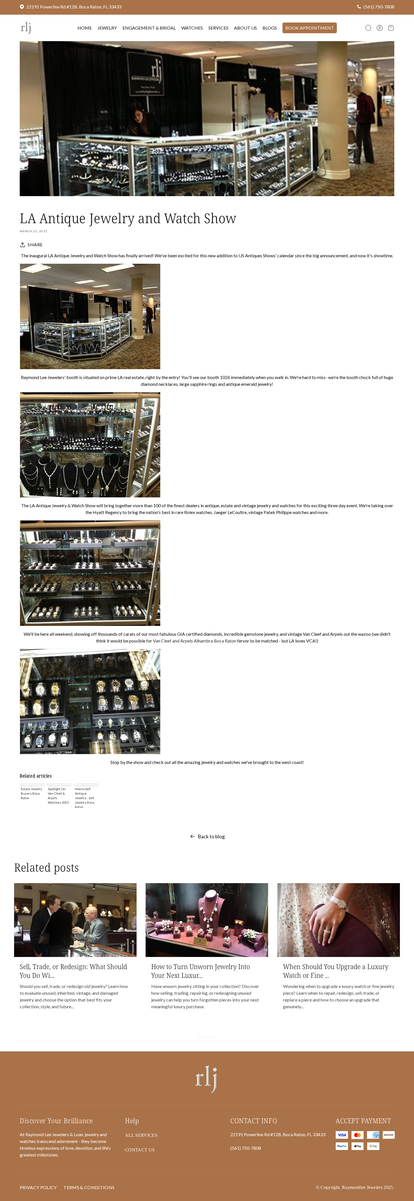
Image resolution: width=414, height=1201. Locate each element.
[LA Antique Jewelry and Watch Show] (207, 316)
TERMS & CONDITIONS (88, 1187)
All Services (141, 1135)
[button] (368, 28)
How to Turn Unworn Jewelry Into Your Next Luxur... (200, 971)
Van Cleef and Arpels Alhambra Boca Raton (195, 640)
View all (207, 1036)
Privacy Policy (38, 1187)
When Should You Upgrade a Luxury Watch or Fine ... (335, 971)
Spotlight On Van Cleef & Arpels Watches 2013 (58, 795)
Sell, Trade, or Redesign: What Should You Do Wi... (73, 971)
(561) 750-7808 (379, 6)
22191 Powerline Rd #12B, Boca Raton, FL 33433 (73, 6)
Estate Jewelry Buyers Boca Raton (31, 793)
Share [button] (35, 244)
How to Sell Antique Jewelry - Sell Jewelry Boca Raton (84, 797)
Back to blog (211, 836)
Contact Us (140, 1149)
